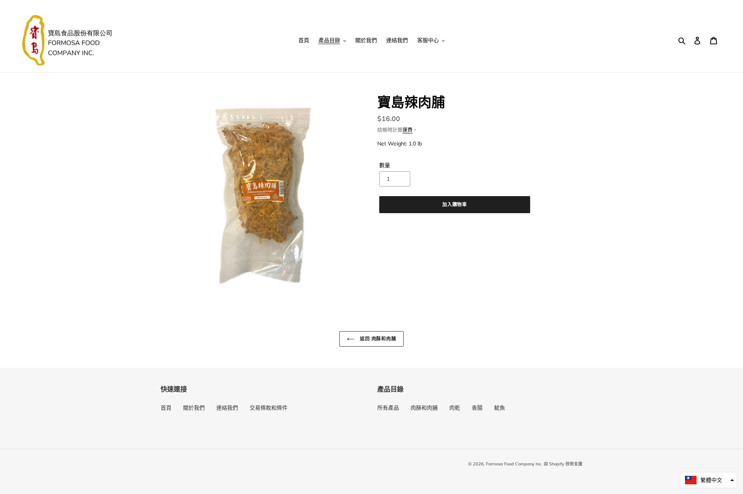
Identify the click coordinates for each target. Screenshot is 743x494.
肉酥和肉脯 (424, 407)
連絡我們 (227, 407)
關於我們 (194, 407)
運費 (407, 129)
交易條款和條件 (269, 407)
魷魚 (499, 407)
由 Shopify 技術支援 (563, 464)
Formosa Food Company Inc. (514, 464)
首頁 (166, 407)
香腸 (477, 407)
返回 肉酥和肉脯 (377, 339)
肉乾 (454, 407)
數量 (384, 165)
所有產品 (388, 407)
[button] (708, 480)
